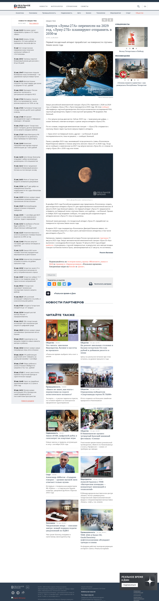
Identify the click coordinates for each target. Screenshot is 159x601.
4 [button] (136, 48)
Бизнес (88, 13)
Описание (137, 595)
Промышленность (49, 13)
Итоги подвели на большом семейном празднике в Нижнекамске (96, 396)
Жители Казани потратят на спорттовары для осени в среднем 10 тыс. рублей (27, 83)
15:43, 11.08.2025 (52, 38)
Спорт (128, 13)
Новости (43, 6)
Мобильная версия (88, 592)
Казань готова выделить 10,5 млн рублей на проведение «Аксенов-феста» (25, 41)
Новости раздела (27, 401)
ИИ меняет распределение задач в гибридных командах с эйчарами (27, 119)
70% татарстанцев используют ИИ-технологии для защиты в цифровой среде (26, 323)
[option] (131, 37)
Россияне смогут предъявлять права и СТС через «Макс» (26, 32)
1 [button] (126, 48)
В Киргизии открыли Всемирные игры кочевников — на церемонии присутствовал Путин (27, 74)
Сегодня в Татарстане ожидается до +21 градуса (27, 307)
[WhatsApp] (59, 284)
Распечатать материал (102, 284)
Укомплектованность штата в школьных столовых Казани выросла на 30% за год (27, 235)
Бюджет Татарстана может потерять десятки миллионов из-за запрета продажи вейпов (27, 128)
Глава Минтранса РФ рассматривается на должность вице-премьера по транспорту (26, 136)
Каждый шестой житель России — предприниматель (25, 314)
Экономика (33, 13)
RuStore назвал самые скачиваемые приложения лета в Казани (27, 332)
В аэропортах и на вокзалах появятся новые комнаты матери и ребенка (27, 341)
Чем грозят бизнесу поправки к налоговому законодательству (61, 531)
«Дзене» (80, 266)
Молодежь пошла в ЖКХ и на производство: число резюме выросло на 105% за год (26, 101)
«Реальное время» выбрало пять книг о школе (62, 350)
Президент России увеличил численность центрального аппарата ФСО (25, 92)
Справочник (71, 6)
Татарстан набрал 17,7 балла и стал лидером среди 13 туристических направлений (27, 279)
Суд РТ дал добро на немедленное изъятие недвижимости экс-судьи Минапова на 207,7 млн (27, 189)
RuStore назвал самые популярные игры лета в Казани (27, 349)
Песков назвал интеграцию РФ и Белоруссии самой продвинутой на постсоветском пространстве (25, 393)
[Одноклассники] (110, 20)
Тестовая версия (87, 595)
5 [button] (138, 80)
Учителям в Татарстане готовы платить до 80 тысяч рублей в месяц (27, 110)
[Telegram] (64, 284)
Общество (139, 13)
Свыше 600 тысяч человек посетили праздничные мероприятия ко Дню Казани (26, 252)
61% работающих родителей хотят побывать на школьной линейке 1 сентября (25, 357)
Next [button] (146, 37)
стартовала (104, 238)
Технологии (100, 13)
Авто (79, 13)
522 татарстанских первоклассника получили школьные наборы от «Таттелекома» (24, 51)
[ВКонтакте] (104, 20)
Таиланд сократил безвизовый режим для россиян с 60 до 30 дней (26, 61)
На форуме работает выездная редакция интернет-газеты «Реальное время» (97, 542)
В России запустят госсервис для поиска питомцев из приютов (27, 244)
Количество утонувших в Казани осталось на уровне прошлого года (27, 261)
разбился (49, 245)
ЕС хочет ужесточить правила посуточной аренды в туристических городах (26, 374)
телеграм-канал (74, 261)
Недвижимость (66, 13)
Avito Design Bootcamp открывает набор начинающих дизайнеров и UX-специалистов (27, 159)
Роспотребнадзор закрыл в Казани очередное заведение (25, 208)
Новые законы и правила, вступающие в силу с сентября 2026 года (61, 439)
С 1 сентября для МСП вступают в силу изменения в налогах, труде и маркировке (27, 217)
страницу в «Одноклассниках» (68, 264)
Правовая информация (138, 592)
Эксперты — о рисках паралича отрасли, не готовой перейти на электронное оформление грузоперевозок (62, 396)
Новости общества (27, 21)
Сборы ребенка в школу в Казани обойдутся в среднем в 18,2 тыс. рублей (25, 366)
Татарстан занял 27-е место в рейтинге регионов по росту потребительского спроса (26, 270)
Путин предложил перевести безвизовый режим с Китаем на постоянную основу (26, 168)
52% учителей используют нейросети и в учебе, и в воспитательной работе (27, 299)
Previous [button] (116, 37)
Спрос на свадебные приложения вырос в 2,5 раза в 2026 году (26, 383)
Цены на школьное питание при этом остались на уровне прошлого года (97, 352)
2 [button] (130, 48)
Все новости (34, 23)
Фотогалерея (57, 6)
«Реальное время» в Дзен (65, 293)
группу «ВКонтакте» (91, 261)
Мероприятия (115, 13)
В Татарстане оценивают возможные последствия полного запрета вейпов (25, 289)
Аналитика (20, 13)
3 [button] (133, 48)
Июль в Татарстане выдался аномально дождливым (26, 180)
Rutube (72, 266)
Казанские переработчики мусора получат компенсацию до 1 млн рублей (26, 145)
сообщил (105, 107)
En (145, 6)
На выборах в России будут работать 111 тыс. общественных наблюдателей (26, 226)
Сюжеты (84, 6)
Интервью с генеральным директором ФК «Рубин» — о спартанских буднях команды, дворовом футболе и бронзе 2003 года (61, 485)
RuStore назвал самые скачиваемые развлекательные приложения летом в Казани (27, 199)
